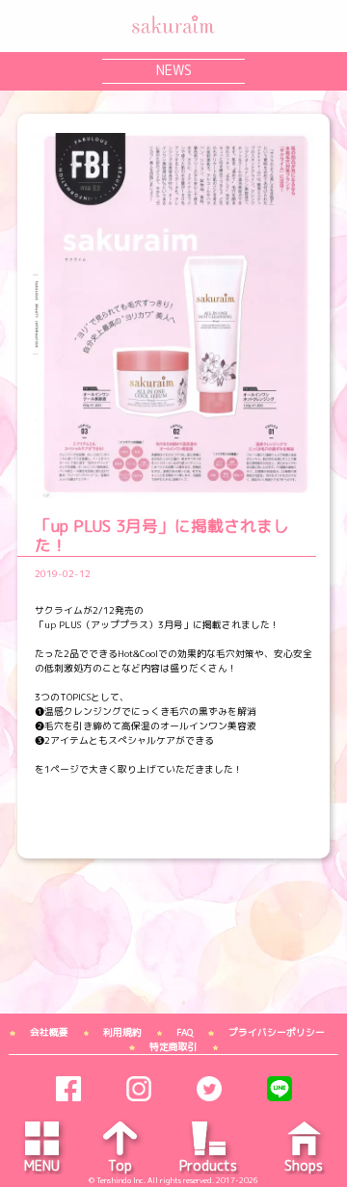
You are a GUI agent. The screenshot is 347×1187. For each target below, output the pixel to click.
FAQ (184, 1032)
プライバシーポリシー (276, 1032)
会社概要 (49, 1032)
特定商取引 (173, 1047)
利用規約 (122, 1032)
